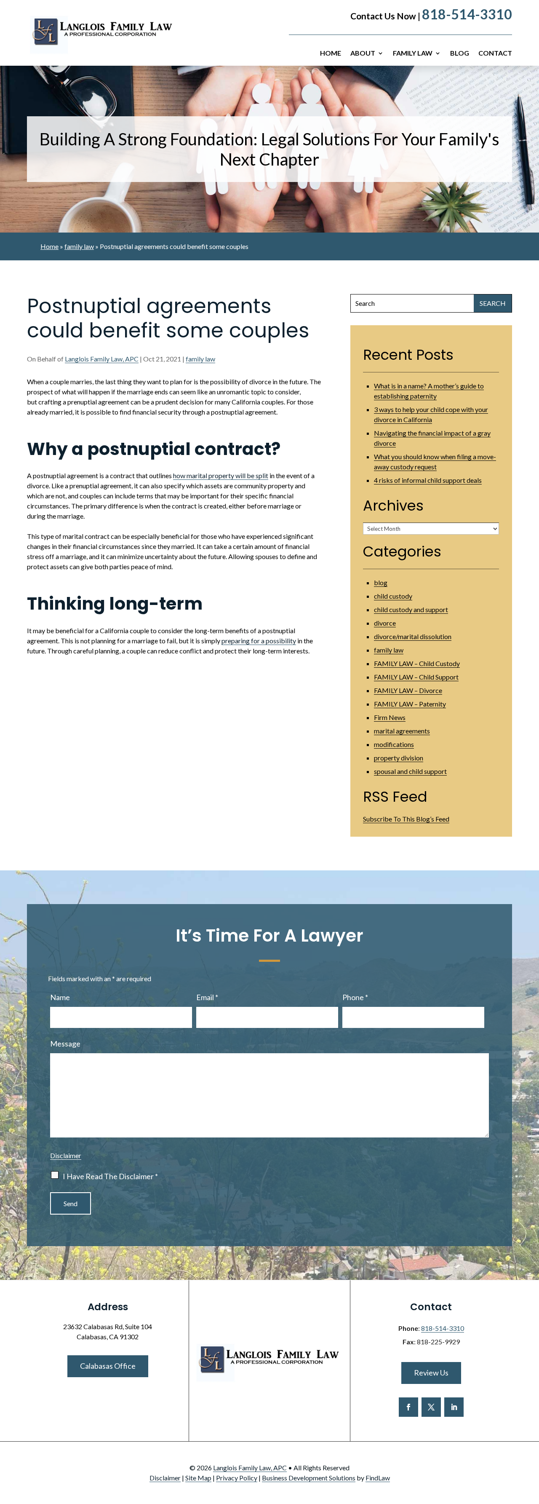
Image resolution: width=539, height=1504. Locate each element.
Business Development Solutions (308, 1478)
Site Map (198, 1478)
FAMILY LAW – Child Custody (417, 663)
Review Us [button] (431, 1372)
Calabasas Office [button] (108, 1365)
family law (200, 359)
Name (60, 997)
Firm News (390, 717)
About (362, 53)
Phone (355, 997)
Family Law (412, 53)
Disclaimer (65, 1155)
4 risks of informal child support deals (428, 480)
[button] (530, 1442)
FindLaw (378, 1478)
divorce (385, 623)
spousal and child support (410, 771)
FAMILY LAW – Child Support (416, 677)
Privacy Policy (236, 1478)
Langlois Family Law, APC (102, 359)
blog (380, 582)
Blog (459, 53)
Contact (495, 53)
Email (207, 997)
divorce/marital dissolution (412, 636)
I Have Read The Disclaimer (110, 1176)
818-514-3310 (467, 14)
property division (398, 758)
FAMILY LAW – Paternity (410, 704)
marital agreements (402, 731)
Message (65, 1043)
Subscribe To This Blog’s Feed (406, 819)
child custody (393, 596)
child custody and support (411, 609)
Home (330, 53)
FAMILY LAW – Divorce (408, 690)
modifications (394, 744)
